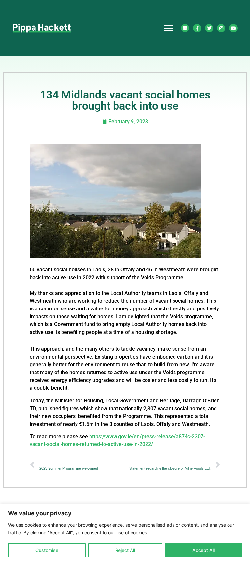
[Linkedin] (185, 28)
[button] (168, 28)
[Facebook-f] (197, 28)
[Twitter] (209, 28)
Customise (46, 550)
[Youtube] (233, 28)
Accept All (203, 550)
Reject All (125, 550)
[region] (125, 533)
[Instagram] (221, 28)
